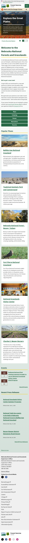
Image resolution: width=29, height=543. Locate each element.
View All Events (23, 387)
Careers (3, 494)
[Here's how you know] (14, 2)
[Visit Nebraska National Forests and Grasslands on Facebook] (6, 477)
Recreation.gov (5, 482)
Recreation (14, 121)
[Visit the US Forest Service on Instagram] (17, 539)
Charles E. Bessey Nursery (13, 341)
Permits (14, 125)
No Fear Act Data (6, 507)
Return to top (5, 450)
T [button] (23, 40)
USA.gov (3, 497)
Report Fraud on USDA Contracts (10, 512)
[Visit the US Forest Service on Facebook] (6, 539)
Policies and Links (6, 514)
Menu (27, 6)
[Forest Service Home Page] (7, 5)
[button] (20, 40)
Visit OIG (3, 487)
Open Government (6, 522)
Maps (14, 112)
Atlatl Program (13, 380)
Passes (14, 118)
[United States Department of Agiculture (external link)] (3, 5)
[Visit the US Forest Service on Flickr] (13, 539)
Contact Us (17, 106)
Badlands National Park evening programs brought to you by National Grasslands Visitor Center (17, 375)
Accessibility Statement (8, 484)
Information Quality (6, 524)
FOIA (2, 509)
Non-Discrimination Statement (9, 519)
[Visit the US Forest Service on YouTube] (10, 539)
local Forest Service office (14, 104)
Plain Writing (4, 504)
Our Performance (6, 489)
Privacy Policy (5, 502)
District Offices (5, 471)
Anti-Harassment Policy (7, 492)
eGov (2, 517)
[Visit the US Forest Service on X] (2, 539)
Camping (14, 115)
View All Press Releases (21, 442)
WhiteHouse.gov (5, 499)
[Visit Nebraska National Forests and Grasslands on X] (2, 477)
